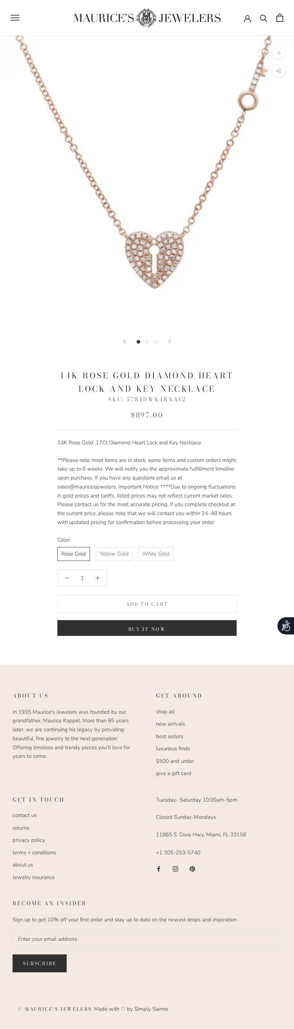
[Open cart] (279, 18)
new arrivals (170, 723)
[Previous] (124, 341)
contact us (25, 815)
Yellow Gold (114, 553)
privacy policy (29, 840)
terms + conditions (34, 852)
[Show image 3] (155, 342)
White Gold (156, 553)
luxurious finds (173, 748)
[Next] (170, 341)
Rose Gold (73, 553)
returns (21, 827)
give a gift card (173, 773)
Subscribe (39, 963)
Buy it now (147, 629)
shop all (165, 711)
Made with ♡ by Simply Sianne (131, 1009)
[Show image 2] (147, 342)
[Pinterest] (192, 868)
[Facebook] (158, 868)
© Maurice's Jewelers (56, 1009)
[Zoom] (278, 52)
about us (23, 864)
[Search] (263, 18)
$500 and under (175, 761)
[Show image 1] (138, 342)
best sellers (169, 736)
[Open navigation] (15, 18)
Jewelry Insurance (34, 877)
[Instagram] (175, 868)
